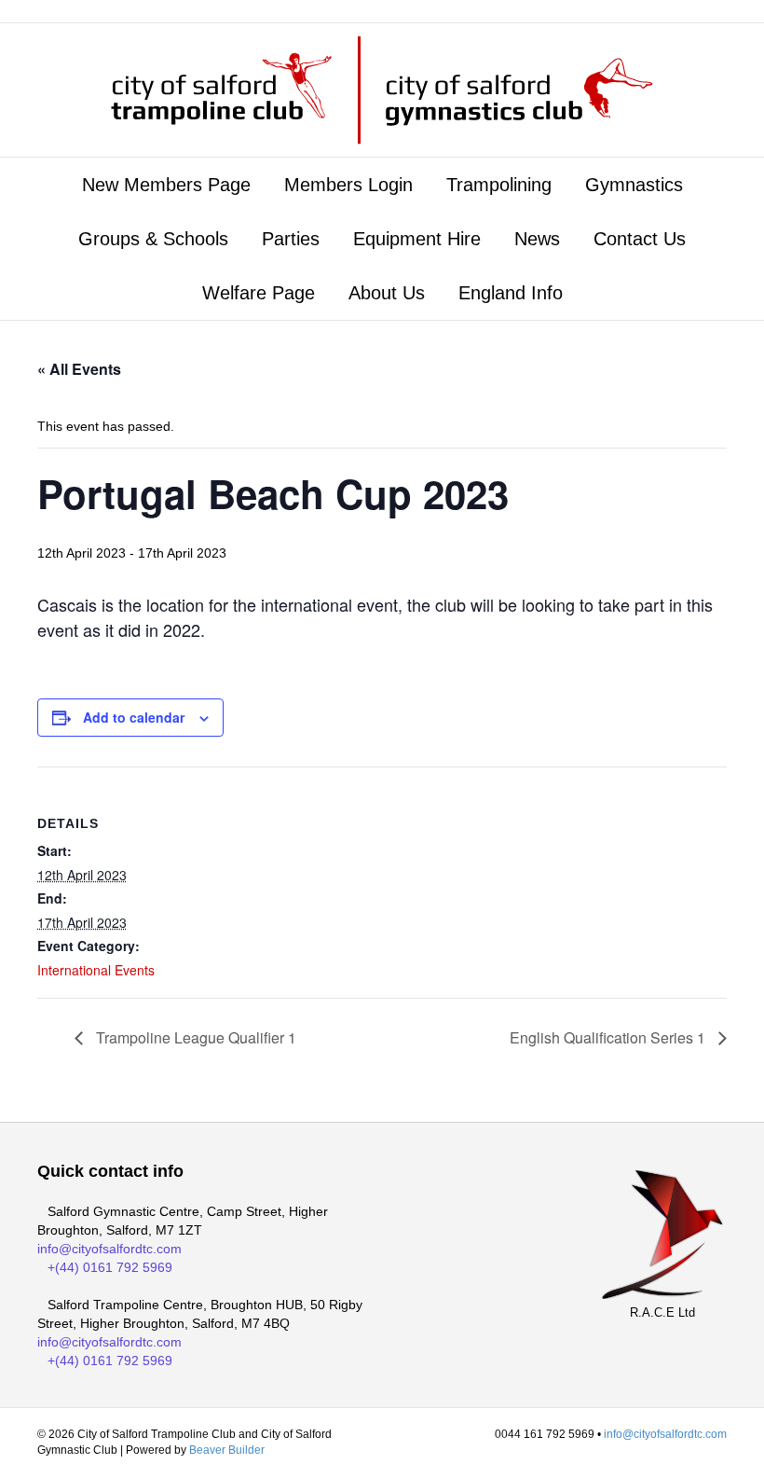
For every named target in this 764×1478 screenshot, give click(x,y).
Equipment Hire (417, 238)
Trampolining (499, 184)
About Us (386, 293)
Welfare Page (258, 293)
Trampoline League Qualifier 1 (194, 1037)
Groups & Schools (153, 238)
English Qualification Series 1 (609, 1037)
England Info (510, 293)
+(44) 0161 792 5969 (110, 1267)
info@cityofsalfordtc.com (109, 1248)
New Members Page (166, 184)
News (537, 238)
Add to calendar (133, 717)
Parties (291, 238)
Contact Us (639, 238)
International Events (96, 969)
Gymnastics (634, 184)
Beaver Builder (227, 1450)
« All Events (79, 369)
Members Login (348, 184)
